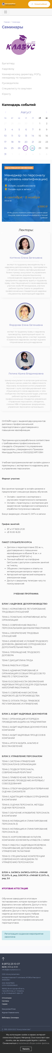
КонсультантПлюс (9, 1009)
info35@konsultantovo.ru (11, 970)
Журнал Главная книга (10, 1013)
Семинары (16, 22)
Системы (5, 1001)
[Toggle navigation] (5, 12)
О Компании (6, 998)
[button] (5, 112)
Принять (26, 1049)
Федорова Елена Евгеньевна (26, 325)
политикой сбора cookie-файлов (33, 1043)
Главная (7, 22)
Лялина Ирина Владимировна (25, 373)
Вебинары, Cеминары (10, 1018)
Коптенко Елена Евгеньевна (26, 257)
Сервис (5, 1004)
